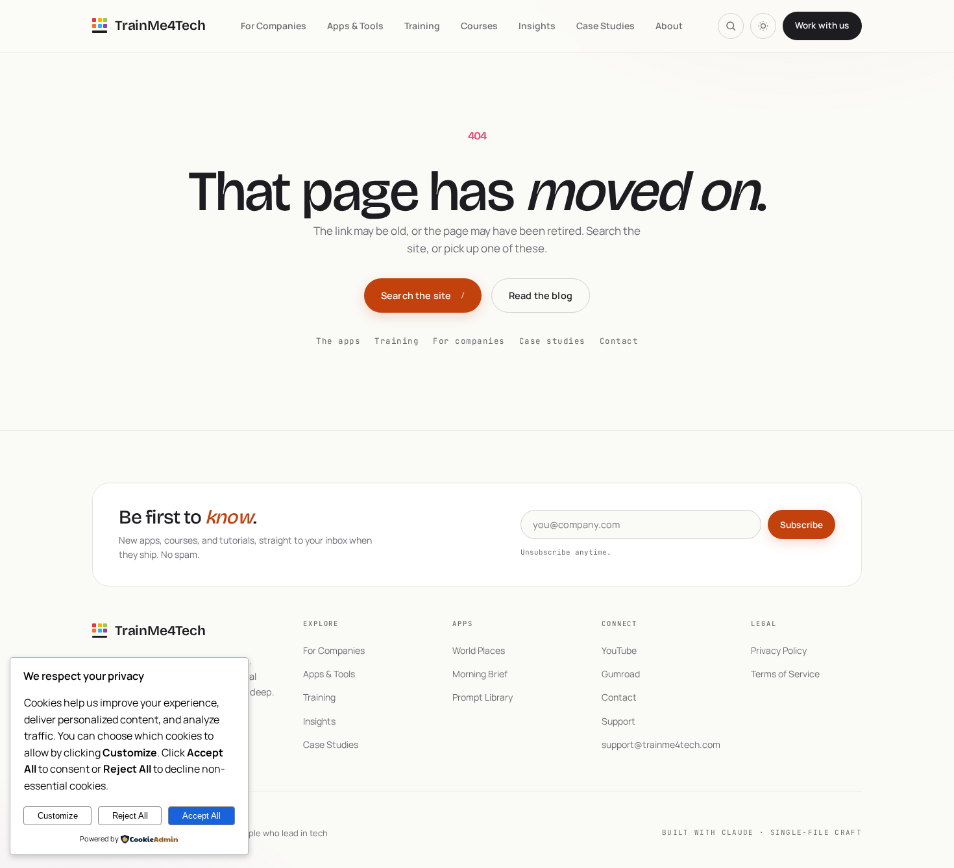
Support (618, 721)
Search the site (423, 295)
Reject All (130, 816)
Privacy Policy (779, 650)
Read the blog (540, 295)
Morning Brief (480, 674)
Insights (537, 25)
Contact (619, 340)
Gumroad (621, 674)
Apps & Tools (355, 25)
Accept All (201, 816)
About (669, 25)
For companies (469, 340)
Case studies (552, 340)
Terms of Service (785, 674)
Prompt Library (482, 697)
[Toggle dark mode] (763, 26)
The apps (338, 340)
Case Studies (605, 25)
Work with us (822, 25)
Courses (479, 25)
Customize (58, 816)
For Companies (273, 25)
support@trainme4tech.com (661, 744)
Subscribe (801, 525)
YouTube (619, 650)
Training (422, 25)
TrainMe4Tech (160, 25)
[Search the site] (731, 26)
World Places (478, 650)
